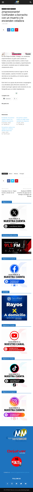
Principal (22, 173)
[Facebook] (8, 29)
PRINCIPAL (13, 8)
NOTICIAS (8, 6)
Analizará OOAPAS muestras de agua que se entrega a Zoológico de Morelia (24, 193)
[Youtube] (25, 483)
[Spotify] (16, 483)
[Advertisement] (16, 153)
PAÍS (13, 6)
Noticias (16, 173)
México (10, 173)
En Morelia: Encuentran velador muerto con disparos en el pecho (8, 119)
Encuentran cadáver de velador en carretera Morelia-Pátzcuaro (8, 128)
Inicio (3, 6)
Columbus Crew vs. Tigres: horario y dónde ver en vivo (9, 192)
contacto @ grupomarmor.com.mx (19, 472)
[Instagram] (12, 483)
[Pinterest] (16, 29)
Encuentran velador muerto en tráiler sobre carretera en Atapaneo (22, 119)
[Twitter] (12, 29)
